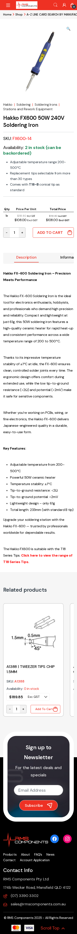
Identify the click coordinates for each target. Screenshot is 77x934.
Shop (18, 14)
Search (55, 5)
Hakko (7, 104)
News (50, 854)
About (25, 854)
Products (10, 854)
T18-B (33, 184)
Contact (9, 860)
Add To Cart (50, 232)
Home (7, 14)
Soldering (23, 104)
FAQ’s (38, 854)
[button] (68, 29)
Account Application (35, 860)
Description (26, 257)
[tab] (26, 257)
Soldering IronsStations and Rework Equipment (31, 106)
